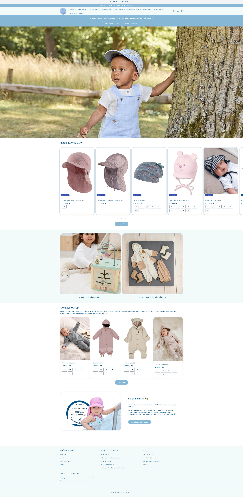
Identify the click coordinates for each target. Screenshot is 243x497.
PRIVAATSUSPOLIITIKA (149, 458)
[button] (73, 9)
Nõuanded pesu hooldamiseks (110, 458)
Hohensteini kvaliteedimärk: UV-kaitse (113, 468)
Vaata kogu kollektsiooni (139, 422)
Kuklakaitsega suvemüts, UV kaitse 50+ (110, 200)
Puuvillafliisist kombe (162, 364)
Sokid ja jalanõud (65, 461)
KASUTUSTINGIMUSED (149, 454)
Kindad (62, 464)
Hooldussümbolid (106, 461)
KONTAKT (145, 464)
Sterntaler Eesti (118, 492)
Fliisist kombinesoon (68, 363)
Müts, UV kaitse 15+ (140, 200)
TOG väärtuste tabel (107, 464)
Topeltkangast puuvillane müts (179, 200)
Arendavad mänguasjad (89, 297)
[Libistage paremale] (126, 219)
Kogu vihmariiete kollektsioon (151, 297)
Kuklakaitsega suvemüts (213, 200)
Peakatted (63, 454)
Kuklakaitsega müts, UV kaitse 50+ (73, 200)
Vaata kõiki (121, 224)
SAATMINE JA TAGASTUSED (151, 461)
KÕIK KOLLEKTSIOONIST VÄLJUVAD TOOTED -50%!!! (121, 23)
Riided (62, 458)
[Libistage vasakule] (117, 219)
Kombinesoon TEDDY (130, 363)
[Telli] (92, 479)
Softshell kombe (98, 363)
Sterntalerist (105, 454)
